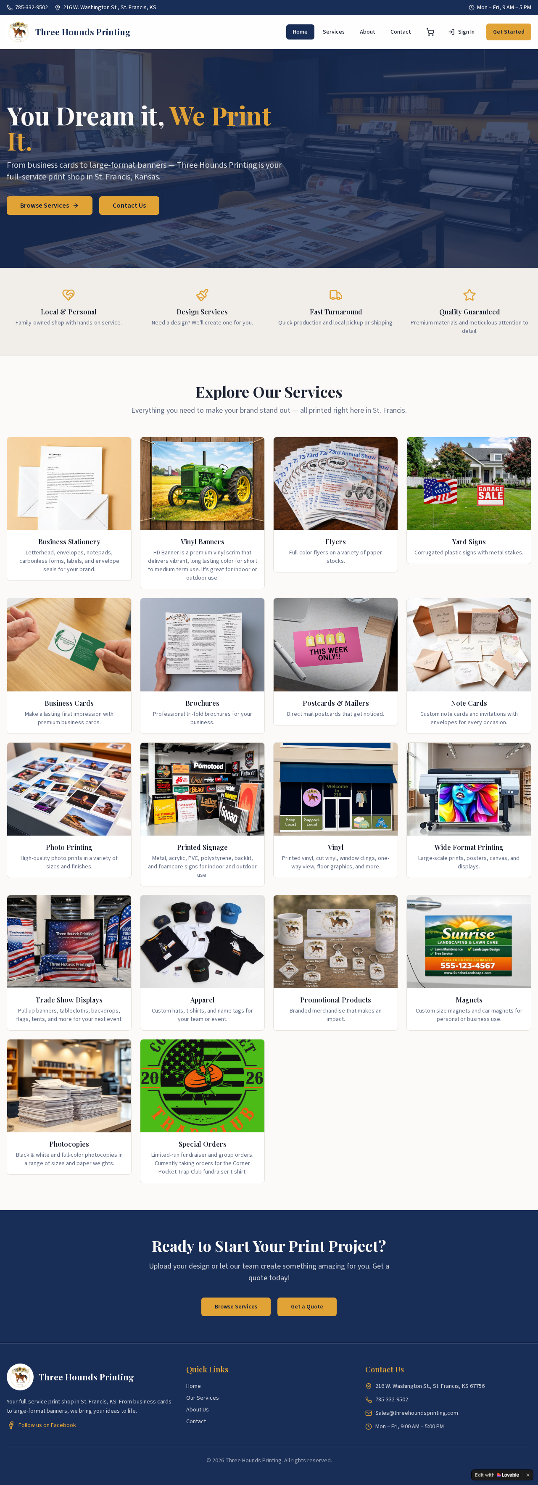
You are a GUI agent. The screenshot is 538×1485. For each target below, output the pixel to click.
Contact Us (129, 205)
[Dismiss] (528, 1475)
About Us (197, 1410)
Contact (400, 32)
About (367, 32)
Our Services (202, 1398)
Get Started (509, 32)
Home (300, 32)
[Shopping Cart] (430, 32)
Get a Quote (307, 1307)
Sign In (466, 32)
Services (334, 32)
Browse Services (44, 205)
